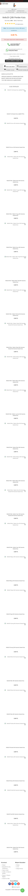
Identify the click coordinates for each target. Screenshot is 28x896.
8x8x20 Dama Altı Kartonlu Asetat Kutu (15, 780)
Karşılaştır (22, 54)
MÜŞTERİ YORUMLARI (22, 70)
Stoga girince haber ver (14, 61)
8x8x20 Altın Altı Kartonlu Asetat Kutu (15, 680)
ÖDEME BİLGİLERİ (22, 66)
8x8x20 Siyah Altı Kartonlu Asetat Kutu (15, 614)
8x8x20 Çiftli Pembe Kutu (21, 12)
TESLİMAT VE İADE (9, 70)
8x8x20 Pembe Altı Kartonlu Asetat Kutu (15, 747)
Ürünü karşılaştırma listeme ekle (11, 54)
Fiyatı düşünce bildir (14, 56)
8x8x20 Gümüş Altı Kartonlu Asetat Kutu (15, 647)
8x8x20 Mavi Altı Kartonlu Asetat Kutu (15, 714)
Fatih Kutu (20, 20)
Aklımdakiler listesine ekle (14, 58)
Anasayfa (14, 9)
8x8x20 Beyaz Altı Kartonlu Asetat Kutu (15, 580)
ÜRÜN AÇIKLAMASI (9, 66)
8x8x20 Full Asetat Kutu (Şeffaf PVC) (15, 114)
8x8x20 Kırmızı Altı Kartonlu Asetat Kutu (15, 147)
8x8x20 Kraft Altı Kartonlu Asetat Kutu (15, 814)
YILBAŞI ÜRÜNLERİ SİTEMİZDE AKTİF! (14, 1)
